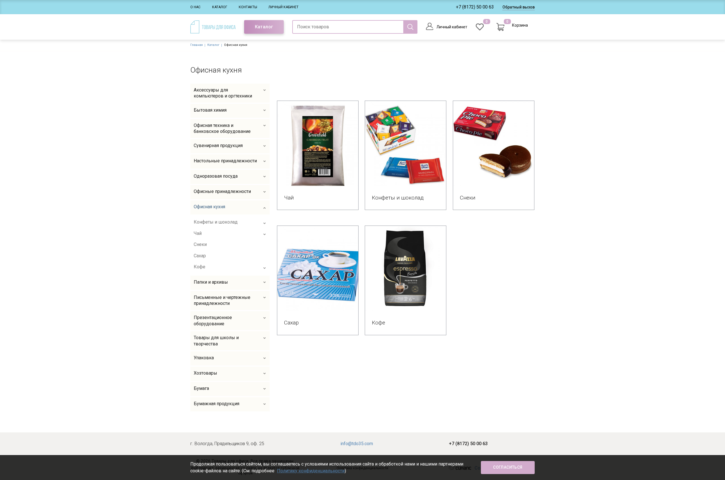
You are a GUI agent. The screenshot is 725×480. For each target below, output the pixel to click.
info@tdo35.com (356, 443)
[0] (480, 27)
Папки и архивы (211, 282)
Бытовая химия (210, 110)
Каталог (219, 7)
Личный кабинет (283, 7)
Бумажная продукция (216, 403)
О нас (195, 7)
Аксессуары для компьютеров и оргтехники (223, 93)
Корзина (520, 25)
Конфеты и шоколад (216, 222)
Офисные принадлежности (222, 191)
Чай (198, 233)
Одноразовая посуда (216, 176)
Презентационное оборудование (213, 320)
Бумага (201, 388)
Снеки (200, 244)
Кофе (199, 266)
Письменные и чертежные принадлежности (222, 300)
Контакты (248, 7)
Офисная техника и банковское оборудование (222, 128)
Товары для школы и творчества (216, 341)
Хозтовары (205, 373)
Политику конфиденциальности (311, 470)
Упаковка (204, 357)
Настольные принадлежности (225, 160)
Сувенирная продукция (218, 145)
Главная (196, 45)
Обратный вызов (518, 7)
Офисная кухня (209, 206)
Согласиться (507, 467)
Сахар (200, 255)
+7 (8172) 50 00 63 (475, 7)
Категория (318, 143)
